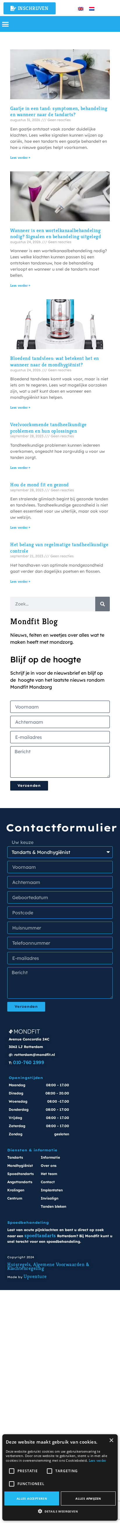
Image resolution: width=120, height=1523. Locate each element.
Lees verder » (20, 157)
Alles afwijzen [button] (88, 1498)
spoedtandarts (40, 1235)
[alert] (60, 1477)
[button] (5, 23)
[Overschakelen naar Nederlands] (91, 8)
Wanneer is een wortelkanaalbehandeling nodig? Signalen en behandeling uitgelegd (55, 233)
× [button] (111, 1440)
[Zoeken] (102, 604)
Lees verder (97, 1460)
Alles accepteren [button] (32, 1498)
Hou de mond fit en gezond (39, 484)
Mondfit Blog (34, 621)
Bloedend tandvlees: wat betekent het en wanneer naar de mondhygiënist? (54, 361)
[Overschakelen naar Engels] (80, 8)
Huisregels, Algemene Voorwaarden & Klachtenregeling (48, 1266)
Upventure (35, 1276)
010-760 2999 (28, 1062)
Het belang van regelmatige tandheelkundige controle (59, 547)
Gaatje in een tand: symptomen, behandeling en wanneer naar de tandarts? (58, 111)
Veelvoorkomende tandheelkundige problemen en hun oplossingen (48, 427)
